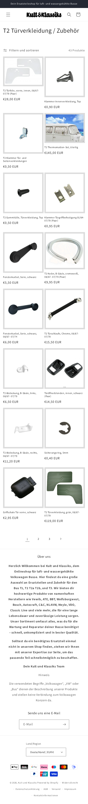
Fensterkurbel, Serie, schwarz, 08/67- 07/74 (20, 335)
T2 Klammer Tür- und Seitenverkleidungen (15, 159)
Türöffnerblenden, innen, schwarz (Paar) (63, 395)
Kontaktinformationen (46, 795)
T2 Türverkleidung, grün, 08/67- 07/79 (62, 514)
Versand (56, 789)
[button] (8, 14)
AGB (46, 789)
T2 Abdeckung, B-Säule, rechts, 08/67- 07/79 (20, 454)
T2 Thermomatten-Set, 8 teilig (61, 147)
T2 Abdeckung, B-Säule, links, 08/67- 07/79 (19, 395)
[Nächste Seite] (60, 538)
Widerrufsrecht (70, 782)
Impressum (70, 789)
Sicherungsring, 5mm (56, 452)
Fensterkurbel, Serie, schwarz (19, 277)
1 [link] (27, 539)
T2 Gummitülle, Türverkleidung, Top (23, 217)
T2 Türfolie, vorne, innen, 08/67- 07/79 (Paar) (21, 92)
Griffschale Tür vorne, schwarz (19, 512)
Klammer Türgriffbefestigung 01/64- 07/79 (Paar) (64, 219)
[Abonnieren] (64, 724)
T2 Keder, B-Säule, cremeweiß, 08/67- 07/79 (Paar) (61, 275)
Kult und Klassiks (27, 782)
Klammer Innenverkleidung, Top (62, 101)
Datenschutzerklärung (28, 789)
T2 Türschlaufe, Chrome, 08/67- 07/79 (61, 335)
